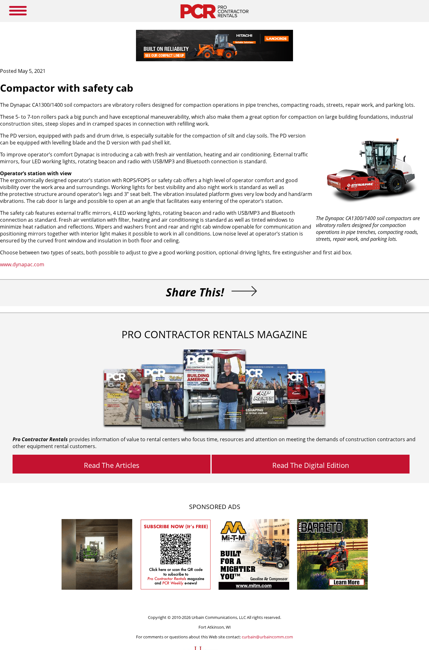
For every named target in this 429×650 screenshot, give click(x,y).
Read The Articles (111, 465)
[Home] (214, 20)
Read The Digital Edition (310, 465)
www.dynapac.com (22, 264)
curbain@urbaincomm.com (267, 637)
